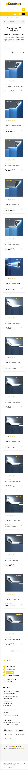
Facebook (9, 730)
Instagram (20, 734)
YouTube (9, 738)
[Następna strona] (23, 52)
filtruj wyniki (9, 22)
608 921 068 (10, 672)
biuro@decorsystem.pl (12, 675)
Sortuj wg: (6, 45)
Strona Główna (10, 17)
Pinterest (21, 730)
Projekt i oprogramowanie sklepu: (14, 748)
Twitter (9, 734)
